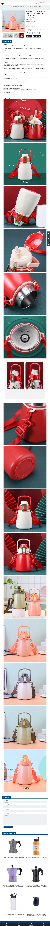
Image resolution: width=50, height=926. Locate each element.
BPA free (29, 30)
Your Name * (6, 800)
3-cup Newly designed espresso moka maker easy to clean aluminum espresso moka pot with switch (36, 887)
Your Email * (6, 804)
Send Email (37, 36)
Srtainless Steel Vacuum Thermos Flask (36, 29)
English (42, 2)
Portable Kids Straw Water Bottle (34, 28)
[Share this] (27, 33)
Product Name (6, 809)
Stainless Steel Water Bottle (33, 26)
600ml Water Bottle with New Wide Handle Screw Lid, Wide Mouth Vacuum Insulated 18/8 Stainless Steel (36, 859)
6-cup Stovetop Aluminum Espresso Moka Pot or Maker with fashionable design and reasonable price (13, 887)
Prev (4, 21)
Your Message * (7, 813)
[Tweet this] (31, 33)
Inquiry (29, 36)
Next (23, 21)
